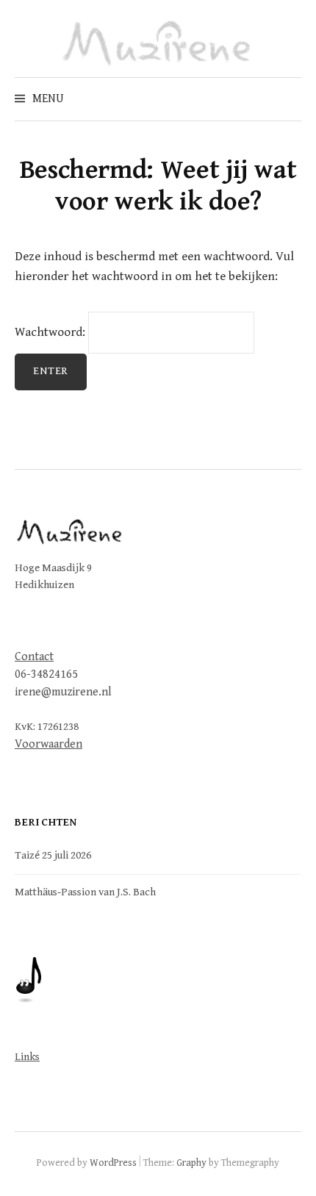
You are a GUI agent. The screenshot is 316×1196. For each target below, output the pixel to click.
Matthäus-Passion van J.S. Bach (85, 892)
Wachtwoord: (51, 332)
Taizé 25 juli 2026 (53, 855)
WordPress (113, 1163)
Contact (34, 657)
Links (27, 1056)
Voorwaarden (48, 744)
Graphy (191, 1163)
